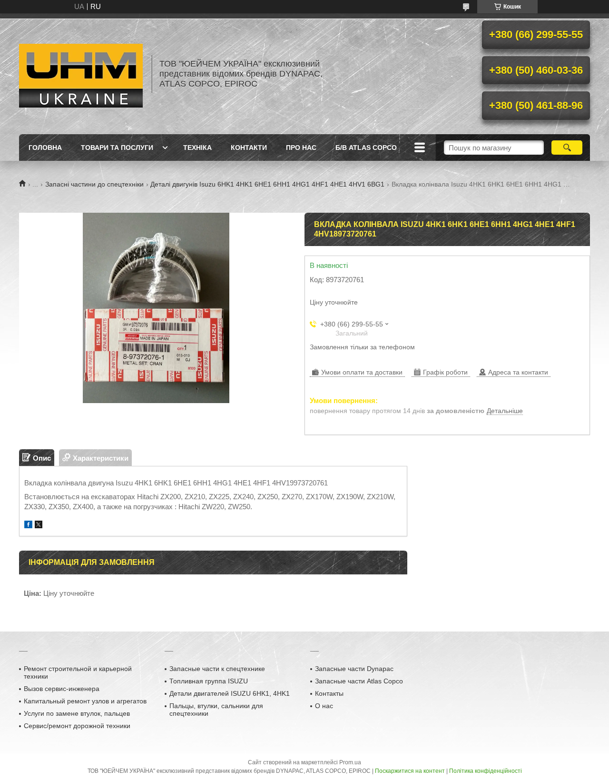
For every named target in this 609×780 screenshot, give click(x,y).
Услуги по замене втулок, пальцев (77, 713)
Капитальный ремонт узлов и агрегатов (85, 701)
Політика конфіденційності (485, 771)
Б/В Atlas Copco (366, 147)
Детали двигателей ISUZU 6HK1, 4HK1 (229, 693)
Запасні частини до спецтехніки (94, 184)
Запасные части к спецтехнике (217, 668)
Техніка (197, 147)
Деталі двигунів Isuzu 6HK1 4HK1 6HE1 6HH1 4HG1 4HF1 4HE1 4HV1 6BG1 (267, 184)
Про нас (301, 147)
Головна (45, 147)
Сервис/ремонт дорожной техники (77, 726)
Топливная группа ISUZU (208, 681)
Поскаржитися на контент (410, 771)
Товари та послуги (117, 147)
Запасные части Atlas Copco (359, 681)
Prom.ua (350, 762)
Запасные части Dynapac (354, 668)
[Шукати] (566, 147)
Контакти (249, 147)
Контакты (329, 693)
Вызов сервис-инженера (61, 688)
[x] (38, 526)
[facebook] (28, 526)
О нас (324, 706)
